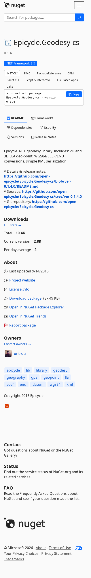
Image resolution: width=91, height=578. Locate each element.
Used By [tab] (49, 127)
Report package (22, 325)
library (41, 370)
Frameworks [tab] (43, 118)
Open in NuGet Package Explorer (36, 307)
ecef (10, 384)
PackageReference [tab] (49, 73)
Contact (12, 445)
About (41, 547)
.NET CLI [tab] (12, 73)
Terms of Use (60, 547)
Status (11, 466)
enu (23, 384)
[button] (74, 94)
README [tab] (17, 118)
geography (16, 377)
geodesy (60, 370)
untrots (20, 353)
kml (70, 384)
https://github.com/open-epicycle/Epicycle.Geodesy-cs (41, 204)
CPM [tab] (71, 73)
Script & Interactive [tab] (38, 80)
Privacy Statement (56, 553)
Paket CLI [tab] (13, 80)
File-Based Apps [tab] (67, 80)
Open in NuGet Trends (28, 316)
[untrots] (8, 353)
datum (38, 384)
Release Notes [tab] (45, 137)
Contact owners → (17, 344)
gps (34, 377)
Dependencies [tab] (21, 127)
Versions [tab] (17, 137)
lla (67, 377)
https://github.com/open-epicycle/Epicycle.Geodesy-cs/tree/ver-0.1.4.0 (43, 194)
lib (28, 370)
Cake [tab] (10, 87)
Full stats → (12, 225)
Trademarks (14, 559)
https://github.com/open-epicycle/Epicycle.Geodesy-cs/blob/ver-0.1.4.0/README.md (37, 181)
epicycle (13, 370)
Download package (25, 298)
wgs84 (55, 384)
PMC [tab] (27, 73)
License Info (19, 289)
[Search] (79, 17)
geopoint (51, 377)
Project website (22, 280)
